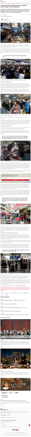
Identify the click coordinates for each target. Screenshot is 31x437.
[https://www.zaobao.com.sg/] (15, 430)
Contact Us (7, 432)
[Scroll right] (30, 3)
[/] (3, 1)
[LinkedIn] (9, 415)
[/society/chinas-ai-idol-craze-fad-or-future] (15, 359)
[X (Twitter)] (1, 415)
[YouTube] (4, 415)
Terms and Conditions (14, 181)
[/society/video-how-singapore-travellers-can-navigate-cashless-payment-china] (15, 329)
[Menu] (30, 1)
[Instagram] (2, 415)
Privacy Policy (20, 181)
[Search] (28, 1)
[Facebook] (7, 415)
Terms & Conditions (12, 432)
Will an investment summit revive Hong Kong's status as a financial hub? (14, 287)
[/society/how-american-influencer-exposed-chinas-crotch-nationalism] (15, 388)
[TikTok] (6, 415)
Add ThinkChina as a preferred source (7, 16)
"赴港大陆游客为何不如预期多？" (21, 285)
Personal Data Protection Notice (20, 432)
